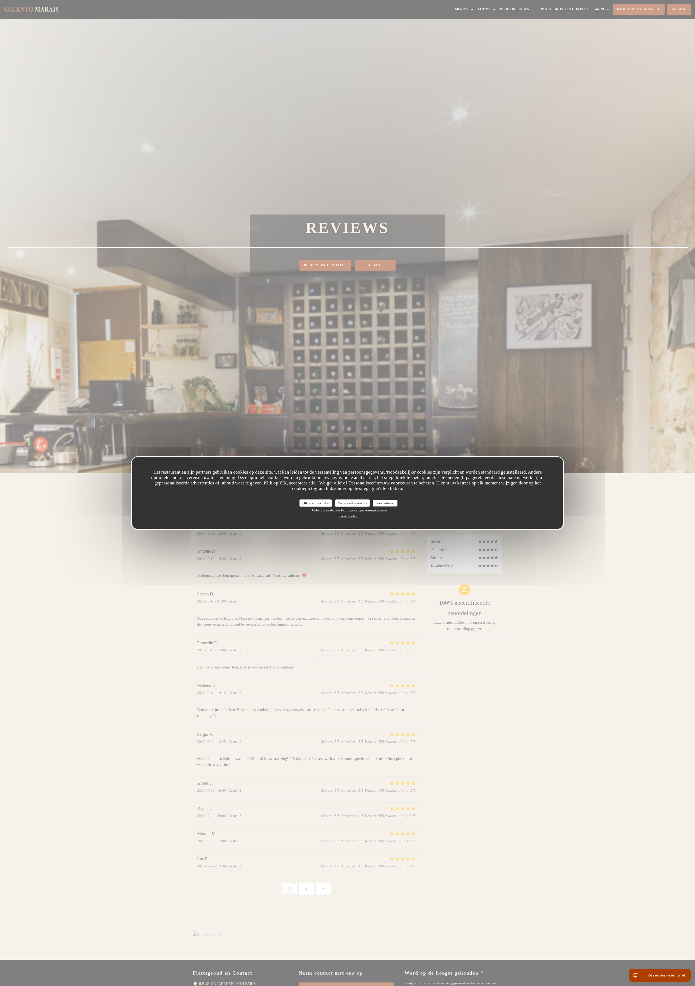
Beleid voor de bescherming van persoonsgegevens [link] (349, 510)
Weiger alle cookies (352, 503)
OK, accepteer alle (315, 503)
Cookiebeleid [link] (349, 516)
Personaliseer (385, 503)
